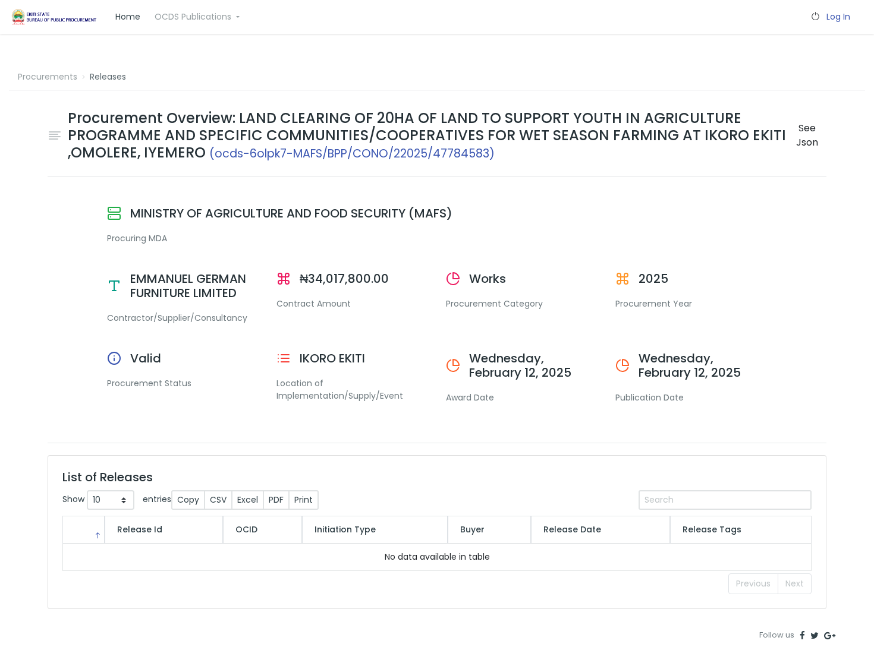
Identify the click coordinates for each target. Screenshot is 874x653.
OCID (246, 529)
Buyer (472, 529)
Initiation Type (345, 529)
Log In (838, 17)
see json (807, 135)
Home (127, 17)
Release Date (572, 529)
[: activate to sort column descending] (83, 530)
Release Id (139, 529)
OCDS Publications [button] (194, 17)
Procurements (47, 77)
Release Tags (712, 529)
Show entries (116, 500)
